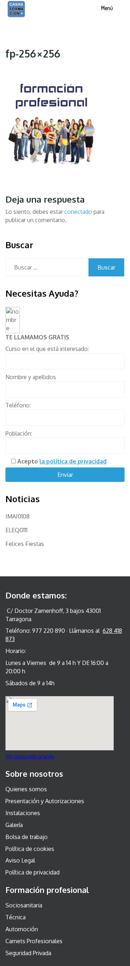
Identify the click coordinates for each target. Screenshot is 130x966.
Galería (14, 825)
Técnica (15, 917)
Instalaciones (22, 813)
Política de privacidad (32, 872)
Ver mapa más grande (30, 756)
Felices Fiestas (24, 543)
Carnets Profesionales (33, 941)
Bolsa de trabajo (26, 836)
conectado (78, 211)
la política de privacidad (73, 461)
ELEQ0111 (16, 530)
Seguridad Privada (28, 953)
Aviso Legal (20, 860)
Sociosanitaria (23, 905)
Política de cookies (29, 848)
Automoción (21, 929)
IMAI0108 (17, 516)
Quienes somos (26, 789)
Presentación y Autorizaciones (44, 801)
